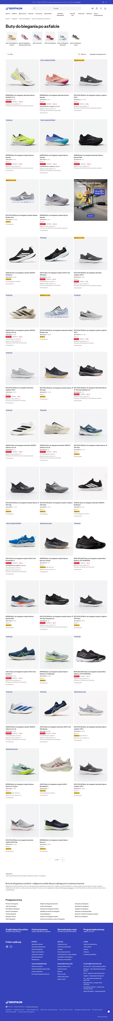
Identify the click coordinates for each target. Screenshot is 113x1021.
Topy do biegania (11, 906)
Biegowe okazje (11, 916)
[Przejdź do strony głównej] (14, 8)
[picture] (22, 76)
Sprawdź (90, 215)
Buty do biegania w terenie (12, 44)
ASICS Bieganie (10, 919)
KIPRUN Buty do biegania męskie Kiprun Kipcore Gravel (54, 559)
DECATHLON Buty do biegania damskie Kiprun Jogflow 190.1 (90, 728)
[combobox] (98, 54)
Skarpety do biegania (81, 903)
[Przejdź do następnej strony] (63, 860)
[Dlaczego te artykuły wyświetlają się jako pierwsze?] (79, 54)
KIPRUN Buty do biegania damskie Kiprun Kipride (54, 96)
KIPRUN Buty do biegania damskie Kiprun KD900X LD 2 (20, 96)
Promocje (81, 13)
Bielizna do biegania (81, 916)
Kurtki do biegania (46, 906)
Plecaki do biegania (12, 903)
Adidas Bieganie (11, 914)
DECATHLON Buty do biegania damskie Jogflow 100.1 (88, 274)
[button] (20, 104)
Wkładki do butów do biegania (50, 911)
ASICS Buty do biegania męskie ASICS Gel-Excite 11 (21, 673)
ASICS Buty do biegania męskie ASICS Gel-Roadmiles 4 (21, 559)
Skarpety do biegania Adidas (49, 909)
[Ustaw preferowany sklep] (92, 8)
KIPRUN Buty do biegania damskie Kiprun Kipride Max (88, 156)
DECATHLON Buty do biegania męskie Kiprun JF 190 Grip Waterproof (56, 617)
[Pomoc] (97, 8)
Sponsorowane (78, 180)
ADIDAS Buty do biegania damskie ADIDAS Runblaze (89, 504)
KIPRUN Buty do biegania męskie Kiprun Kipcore (54, 841)
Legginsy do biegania (81, 909)
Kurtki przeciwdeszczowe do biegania (52, 919)
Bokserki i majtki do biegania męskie (86, 914)
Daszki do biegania (12, 911)
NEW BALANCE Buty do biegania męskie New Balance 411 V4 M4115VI (90, 559)
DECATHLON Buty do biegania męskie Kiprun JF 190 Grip (56, 389)
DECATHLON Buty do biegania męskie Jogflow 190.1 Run (56, 504)
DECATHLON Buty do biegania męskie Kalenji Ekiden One (21, 216)
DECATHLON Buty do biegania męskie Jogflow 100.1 (90, 96)
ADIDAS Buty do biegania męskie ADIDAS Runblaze (20, 274)
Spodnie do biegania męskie (49, 916)
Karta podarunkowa (98, 14)
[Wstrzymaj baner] (103, 2)
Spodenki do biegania (82, 906)
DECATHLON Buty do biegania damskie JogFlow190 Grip (19, 841)
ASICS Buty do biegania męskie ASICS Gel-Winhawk (55, 274)
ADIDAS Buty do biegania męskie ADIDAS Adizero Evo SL (20, 331)
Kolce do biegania (50, 43)
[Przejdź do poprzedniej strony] (50, 860)
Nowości (89, 13)
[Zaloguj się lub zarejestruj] (101, 8)
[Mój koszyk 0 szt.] (105, 8)
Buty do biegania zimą (75, 44)
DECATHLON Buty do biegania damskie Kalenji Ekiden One (56, 331)
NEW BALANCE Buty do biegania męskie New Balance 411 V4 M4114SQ (90, 673)
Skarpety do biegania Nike (83, 911)
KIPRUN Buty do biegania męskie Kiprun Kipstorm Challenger (54, 673)
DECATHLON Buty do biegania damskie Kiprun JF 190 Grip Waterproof (90, 389)
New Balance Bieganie (13, 909)
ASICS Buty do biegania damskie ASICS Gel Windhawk (55, 728)
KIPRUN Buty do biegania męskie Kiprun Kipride (20, 156)
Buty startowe (37, 43)
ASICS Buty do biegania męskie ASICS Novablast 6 (53, 785)
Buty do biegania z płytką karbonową (24, 44)
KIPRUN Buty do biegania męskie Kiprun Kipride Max (20, 617)
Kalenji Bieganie (45, 914)
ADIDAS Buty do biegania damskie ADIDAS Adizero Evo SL (21, 446)
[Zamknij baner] (106, 2)
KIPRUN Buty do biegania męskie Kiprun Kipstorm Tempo (20, 785)
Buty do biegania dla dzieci (63, 44)
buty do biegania (68, 888)
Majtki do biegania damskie (49, 903)
